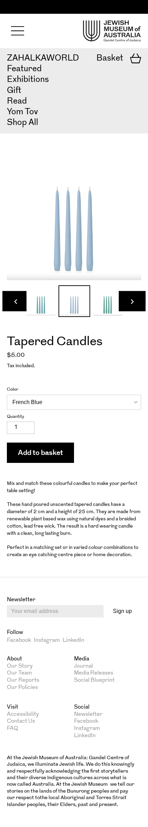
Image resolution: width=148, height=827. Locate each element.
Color (12, 389)
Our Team (19, 673)
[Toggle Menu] (17, 30)
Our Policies (22, 687)
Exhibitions (28, 80)
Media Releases (93, 673)
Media (81, 659)
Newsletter (88, 714)
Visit (12, 707)
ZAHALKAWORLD (43, 58)
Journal (83, 666)
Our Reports (23, 680)
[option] (40, 301)
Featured (24, 69)
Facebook (19, 640)
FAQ (12, 728)
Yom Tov (22, 112)
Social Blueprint (94, 680)
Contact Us (21, 721)
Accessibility (23, 714)
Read (17, 101)
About (14, 659)
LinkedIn (73, 640)
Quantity (15, 416)
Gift (14, 91)
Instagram (47, 640)
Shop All (22, 123)
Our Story (20, 666)
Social (81, 707)
